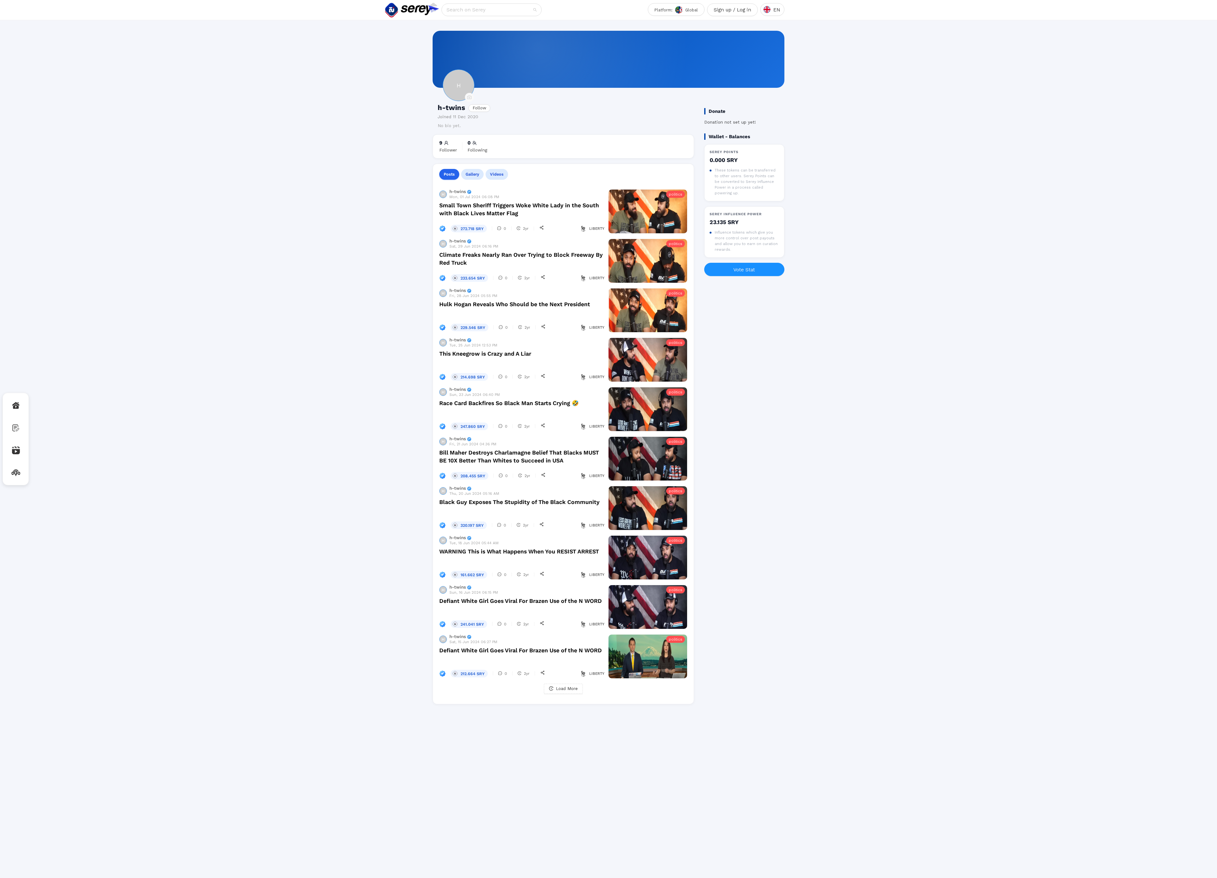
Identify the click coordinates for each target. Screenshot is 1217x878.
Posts (449, 174)
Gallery (472, 174)
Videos (497, 174)
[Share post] (541, 228)
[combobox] (489, 10)
